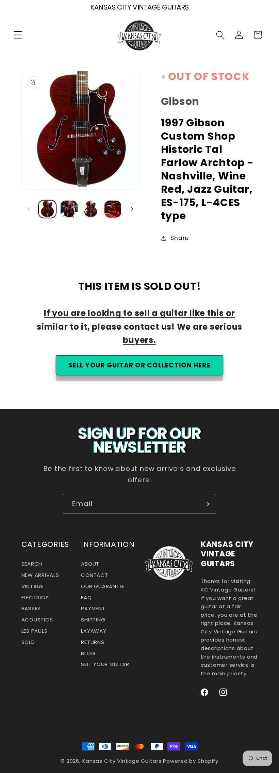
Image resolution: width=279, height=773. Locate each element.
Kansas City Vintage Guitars (122, 760)
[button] (18, 35)
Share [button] (179, 238)
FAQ (86, 597)
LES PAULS (34, 630)
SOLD (28, 642)
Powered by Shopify (190, 760)
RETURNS (92, 642)
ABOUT (90, 565)
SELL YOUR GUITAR (105, 664)
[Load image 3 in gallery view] (91, 209)
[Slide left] (28, 209)
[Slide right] (132, 209)
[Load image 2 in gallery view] (69, 209)
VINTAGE (32, 586)
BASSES (31, 608)
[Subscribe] (206, 504)
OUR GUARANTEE (103, 586)
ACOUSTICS (37, 619)
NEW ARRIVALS (40, 575)
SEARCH (32, 565)
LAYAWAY (93, 630)
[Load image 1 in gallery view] (47, 209)
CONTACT (94, 575)
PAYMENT (93, 608)
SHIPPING (93, 619)
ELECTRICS (35, 597)
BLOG (88, 653)
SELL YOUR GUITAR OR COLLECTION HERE (139, 365)
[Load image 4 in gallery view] (113, 209)
